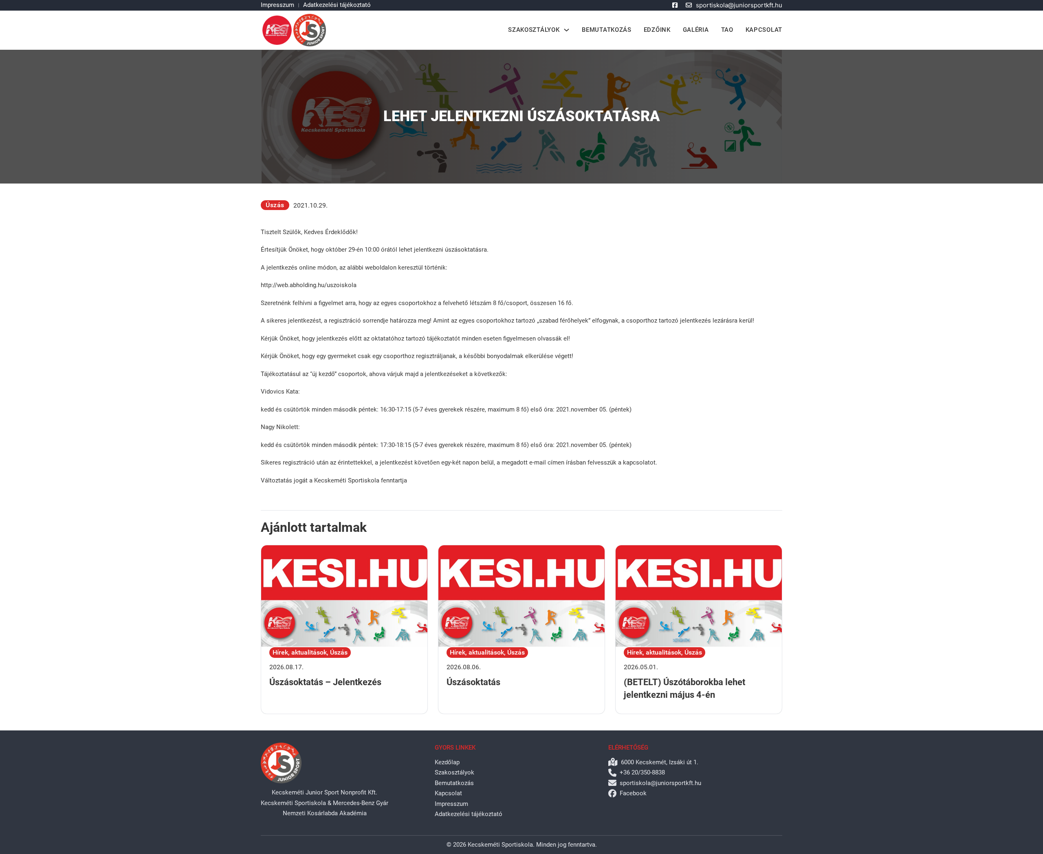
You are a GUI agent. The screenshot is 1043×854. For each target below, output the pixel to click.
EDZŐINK (657, 29)
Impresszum (277, 5)
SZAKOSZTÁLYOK (533, 29)
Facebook (633, 793)
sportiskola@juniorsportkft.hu (739, 5)
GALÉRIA (696, 29)
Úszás (275, 205)
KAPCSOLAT (764, 29)
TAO (727, 29)
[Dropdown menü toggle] (566, 30)
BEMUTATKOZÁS (606, 29)
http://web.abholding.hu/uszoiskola (308, 285)
